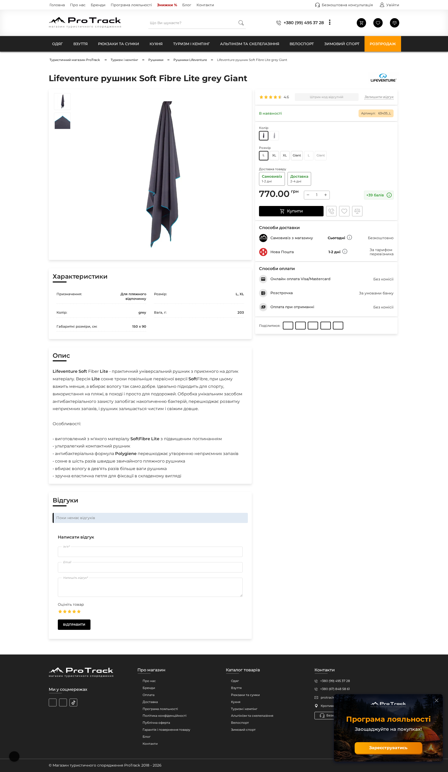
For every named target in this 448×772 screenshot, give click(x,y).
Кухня (235, 702)
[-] (263, 135)
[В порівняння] (357, 211)
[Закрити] (436, 700)
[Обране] (378, 23)
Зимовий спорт (243, 730)
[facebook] (63, 702)
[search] (241, 23)
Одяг (235, 681)
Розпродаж (383, 44)
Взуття (236, 688)
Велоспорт (240, 723)
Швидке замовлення (331, 211)
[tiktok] (73, 702)
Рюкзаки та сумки (245, 695)
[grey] (274, 135)
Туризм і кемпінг (244, 709)
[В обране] (344, 211)
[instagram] (53, 702)
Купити (295, 211)
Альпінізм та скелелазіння (252, 716)
